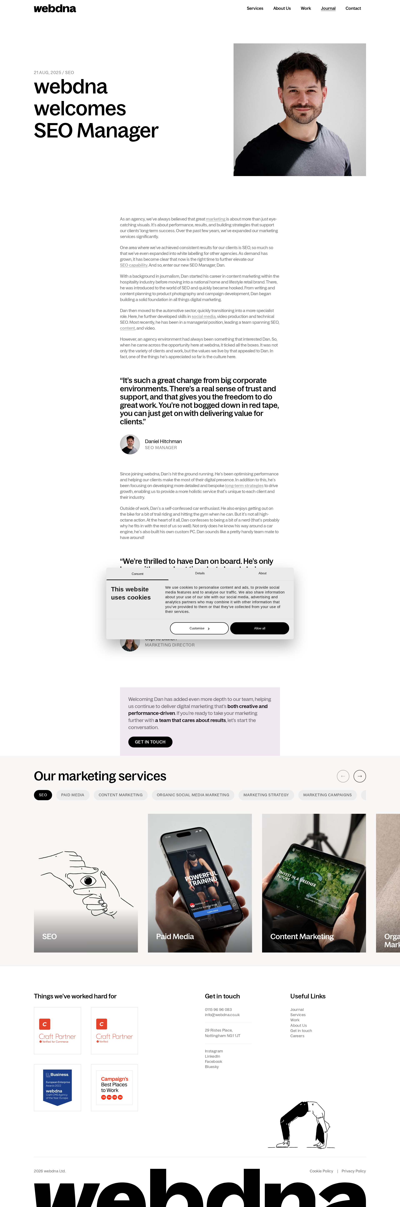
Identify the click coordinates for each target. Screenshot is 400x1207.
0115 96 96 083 (218, 1010)
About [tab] (263, 573)
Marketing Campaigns (327, 795)
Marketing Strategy (266, 795)
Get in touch (150, 742)
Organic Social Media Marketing (193, 795)
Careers (297, 1036)
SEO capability (134, 265)
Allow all (259, 628)
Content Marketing (121, 795)
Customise (197, 628)
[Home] (55, 8)
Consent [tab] (137, 574)
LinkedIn (212, 1056)
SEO (43, 795)
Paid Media (73, 795)
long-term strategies (244, 485)
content (127, 328)
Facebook (213, 1062)
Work (306, 8)
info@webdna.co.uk (222, 1015)
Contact (353, 8)
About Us (282, 8)
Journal (328, 8)
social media (204, 316)
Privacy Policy (354, 1171)
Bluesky (212, 1067)
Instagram (214, 1051)
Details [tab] (200, 573)
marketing (215, 219)
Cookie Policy (321, 1171)
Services (255, 8)
